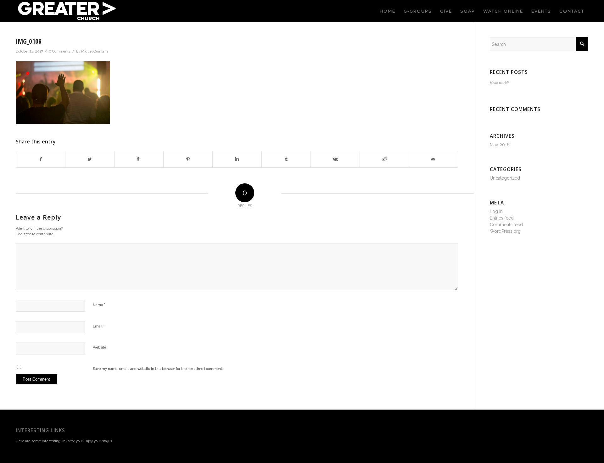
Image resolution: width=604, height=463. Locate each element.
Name (99, 304)
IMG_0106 (29, 41)
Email (98, 326)
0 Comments (59, 51)
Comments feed (506, 224)
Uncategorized (505, 178)
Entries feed (502, 217)
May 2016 (500, 144)
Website (99, 347)
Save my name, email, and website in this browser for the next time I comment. (158, 369)
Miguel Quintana (95, 51)
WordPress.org (505, 231)
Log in (496, 211)
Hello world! (499, 82)
